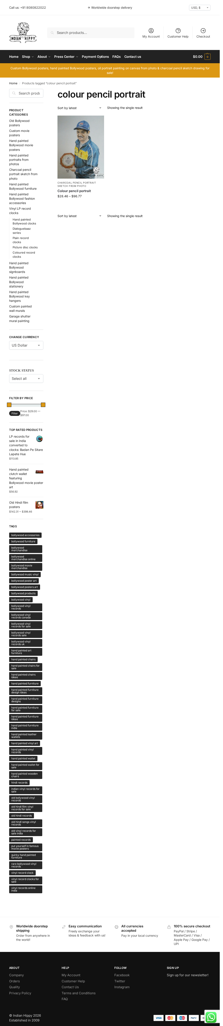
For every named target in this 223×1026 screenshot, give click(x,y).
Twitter (119, 981)
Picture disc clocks (25, 247)
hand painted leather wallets (24, 736)
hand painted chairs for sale (25, 667)
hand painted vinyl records (22, 751)
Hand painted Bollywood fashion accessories (22, 198)
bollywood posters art (24, 587)
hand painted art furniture (21, 652)
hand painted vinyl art (24, 743)
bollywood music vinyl (25, 574)
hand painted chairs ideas (23, 676)
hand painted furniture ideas (25, 718)
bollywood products (23, 593)
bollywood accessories (25, 535)
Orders (14, 981)
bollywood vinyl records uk (20, 643)
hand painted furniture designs (25, 700)
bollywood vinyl (20, 599)
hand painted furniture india (25, 727)
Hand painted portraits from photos (19, 159)
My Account (151, 36)
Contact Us (70, 987)
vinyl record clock (22, 872)
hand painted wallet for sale (25, 766)
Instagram (122, 987)
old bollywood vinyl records (23, 799)
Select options (81, 205)
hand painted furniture (25, 683)
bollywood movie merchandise (21, 567)
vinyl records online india (23, 889)
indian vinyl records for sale (25, 790)
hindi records (19, 782)
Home (13, 83)
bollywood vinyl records (20, 607)
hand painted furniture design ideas (25, 691)
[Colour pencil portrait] (80, 147)
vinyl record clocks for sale (25, 880)
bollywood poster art (24, 580)
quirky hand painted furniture (23, 856)
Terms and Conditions (79, 993)
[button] (202, 56)
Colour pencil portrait (74, 191)
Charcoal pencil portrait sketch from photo (76, 184)
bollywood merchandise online (23, 558)
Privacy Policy (20, 993)
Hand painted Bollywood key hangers (19, 296)
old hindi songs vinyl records (23, 823)
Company (16, 975)
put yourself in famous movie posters (25, 847)
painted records (21, 839)
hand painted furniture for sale (25, 709)
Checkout (203, 36)
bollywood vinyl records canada (21, 616)
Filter (15, 413)
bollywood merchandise (19, 549)
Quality (14, 987)
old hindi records (21, 815)
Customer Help (178, 36)
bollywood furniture (23, 541)
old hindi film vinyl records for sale (22, 808)
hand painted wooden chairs (24, 775)
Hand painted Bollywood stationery (19, 282)
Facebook (122, 975)
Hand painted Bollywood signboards (19, 267)
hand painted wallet (23, 758)
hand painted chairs (23, 659)
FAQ (65, 999)
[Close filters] (44, 91)
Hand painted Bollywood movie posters (21, 145)
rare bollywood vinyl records (23, 865)
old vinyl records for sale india (23, 832)
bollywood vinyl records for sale (21, 625)
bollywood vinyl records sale (20, 634)
